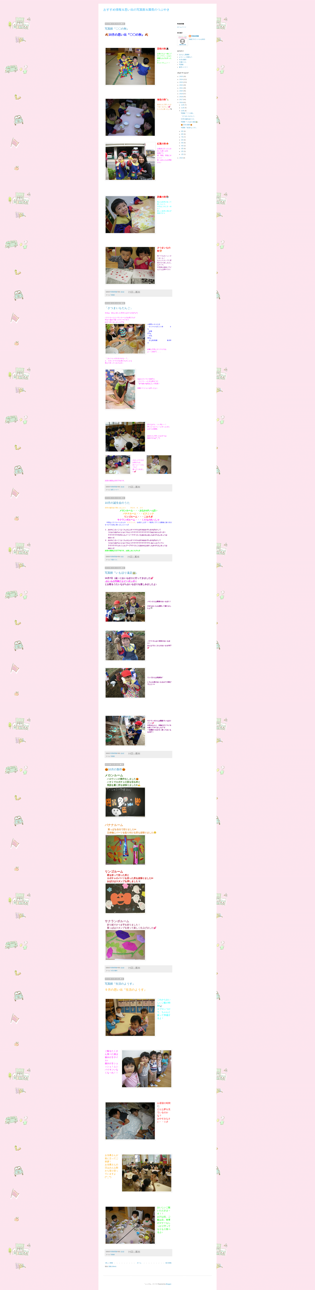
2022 (181, 85)
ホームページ (181, 27)
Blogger (168, 1284)
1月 (182, 154)
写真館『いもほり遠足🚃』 (121, 572)
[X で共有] (134, 292)
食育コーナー (115, 489)
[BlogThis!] (132, 292)
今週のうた (114, 559)
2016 (181, 102)
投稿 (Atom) (112, 1266)
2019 (181, 94)
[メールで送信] (129, 292)
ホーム (139, 1263)
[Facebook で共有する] (136, 292)
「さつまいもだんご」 (119, 308)
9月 (182, 131)
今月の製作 (114, 970)
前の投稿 (168, 1263)
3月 (182, 148)
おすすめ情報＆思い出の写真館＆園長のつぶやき (136, 9)
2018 (181, 97)
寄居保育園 (195, 36)
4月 (182, 146)
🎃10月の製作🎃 (115, 769)
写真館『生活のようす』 (120, 983)
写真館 (113, 295)
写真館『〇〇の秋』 (117, 28)
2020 (181, 91)
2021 (181, 88)
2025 (181, 76)
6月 (182, 140)
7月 (182, 137)
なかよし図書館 (184, 54)
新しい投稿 (109, 1263)
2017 (181, 99)
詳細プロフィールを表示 (197, 39)
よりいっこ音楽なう (185, 57)
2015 (181, 158)
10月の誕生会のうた (117, 502)
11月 (183, 108)
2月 (182, 151)
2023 (181, 82)
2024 (181, 79)
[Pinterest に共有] (139, 292)
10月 (183, 111)
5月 (182, 143)
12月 (183, 105)
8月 (182, 134)
